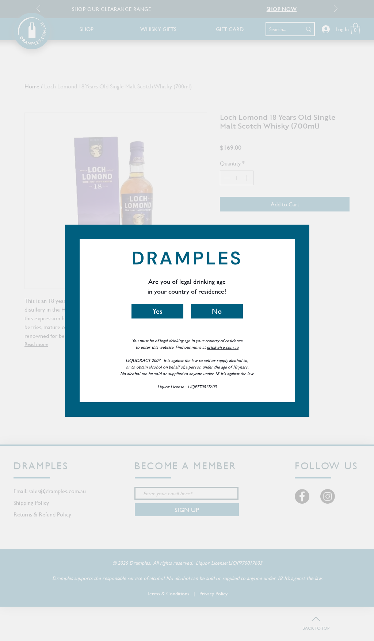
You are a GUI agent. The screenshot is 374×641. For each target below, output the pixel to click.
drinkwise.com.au (222, 347)
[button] (157, 311)
